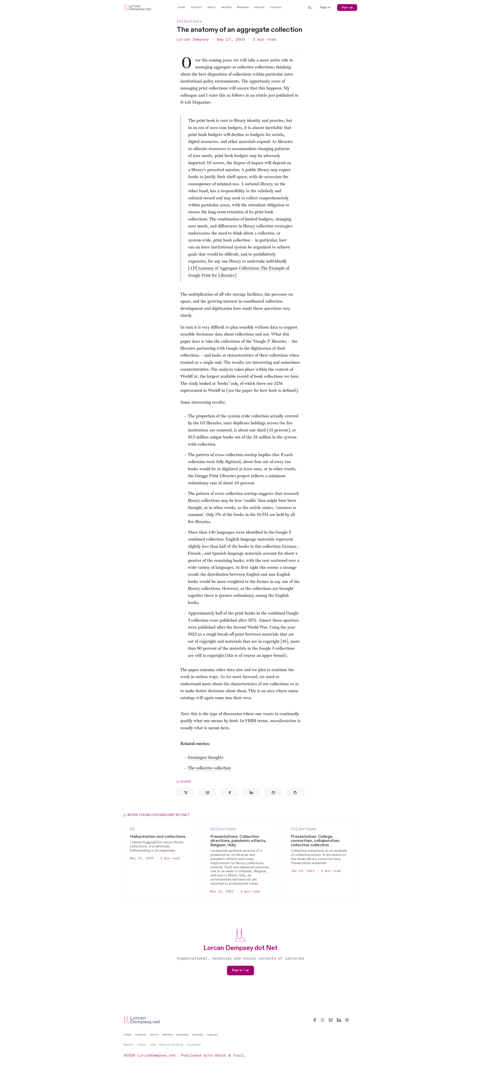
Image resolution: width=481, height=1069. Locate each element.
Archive (259, 7)
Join (153, 1044)
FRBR (250, 721)
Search (129, 1044)
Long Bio (276, 7)
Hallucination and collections (157, 836)
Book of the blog (171, 1044)
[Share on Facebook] (229, 792)
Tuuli (238, 1055)
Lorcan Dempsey (193, 39)
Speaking (243, 7)
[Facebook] (314, 1020)
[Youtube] (347, 1020)
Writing (226, 7)
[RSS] (322, 1020)
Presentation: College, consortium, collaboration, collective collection (315, 841)
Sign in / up (240, 970)
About (211, 7)
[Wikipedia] (355, 1020)
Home (181, 7)
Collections (189, 21)
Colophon (194, 1044)
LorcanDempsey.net (156, 1055)
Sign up (347, 7)
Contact (196, 7)
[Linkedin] (339, 1020)
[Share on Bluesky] (208, 792)
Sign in (325, 7)
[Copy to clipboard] (295, 792)
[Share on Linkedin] (251, 792)
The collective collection (209, 768)
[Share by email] (273, 792)
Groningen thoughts (205, 758)
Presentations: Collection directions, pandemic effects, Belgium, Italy (238, 841)
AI (132, 829)
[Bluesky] (330, 1020)
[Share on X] (186, 792)
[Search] (309, 7)
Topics (141, 1044)
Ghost (220, 1055)
